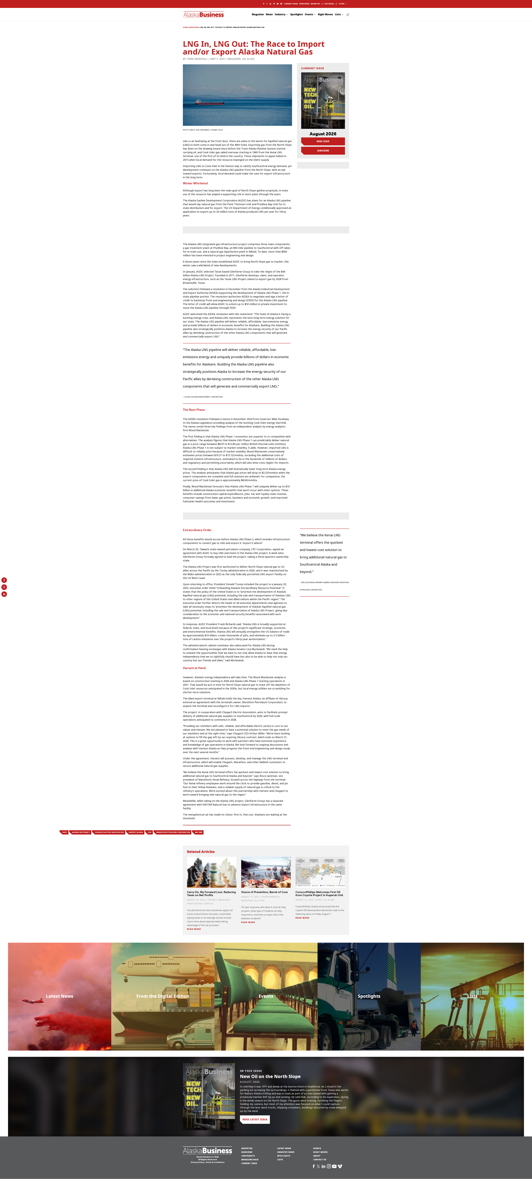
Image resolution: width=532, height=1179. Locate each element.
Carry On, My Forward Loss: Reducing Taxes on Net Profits (211, 893)
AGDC (64, 832)
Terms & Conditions (215, 1162)
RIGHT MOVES (320, 1152)
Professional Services (200, 903)
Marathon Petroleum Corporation (173, 832)
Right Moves (325, 14)
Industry (280, 14)
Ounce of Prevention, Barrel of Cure (264, 892)
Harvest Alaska (136, 832)
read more (194, 929)
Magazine (258, 14)
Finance (212, 899)
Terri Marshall (197, 59)
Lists (338, 14)
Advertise (315, 4)
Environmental (271, 896)
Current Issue (290, 4)
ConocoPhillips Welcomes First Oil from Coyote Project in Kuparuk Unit (319, 893)
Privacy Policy (197, 1162)
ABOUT (316, 1155)
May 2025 (198, 832)
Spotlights (296, 14)
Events (309, 14)
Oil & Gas (248, 59)
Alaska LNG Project (81, 832)
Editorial (329, 4)
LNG (149, 832)
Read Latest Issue (254, 1119)
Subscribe (304, 4)
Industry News (285, 1152)
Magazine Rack (250, 1159)
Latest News (59, 996)
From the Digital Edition (162, 996)
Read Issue (323, 141)
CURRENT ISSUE (249, 1163)
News (269, 14)
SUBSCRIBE (246, 1152)
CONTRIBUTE (248, 1155)
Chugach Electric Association (109, 832)
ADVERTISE (246, 1148)
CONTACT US (319, 1159)
